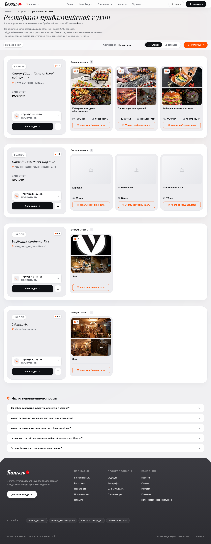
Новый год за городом (91, 520)
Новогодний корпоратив (63, 520)
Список (155, 44)
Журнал (136, 4)
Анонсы (122, 4)
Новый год (84, 4)
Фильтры (196, 44)
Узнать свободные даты (92, 125)
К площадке (31, 126)
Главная (7, 11)
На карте (172, 44)
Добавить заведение (21, 494)
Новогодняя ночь (36, 520)
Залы (70, 4)
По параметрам (81, 494)
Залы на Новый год (118, 520)
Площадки (21, 11)
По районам (80, 488)
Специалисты (105, 4)
